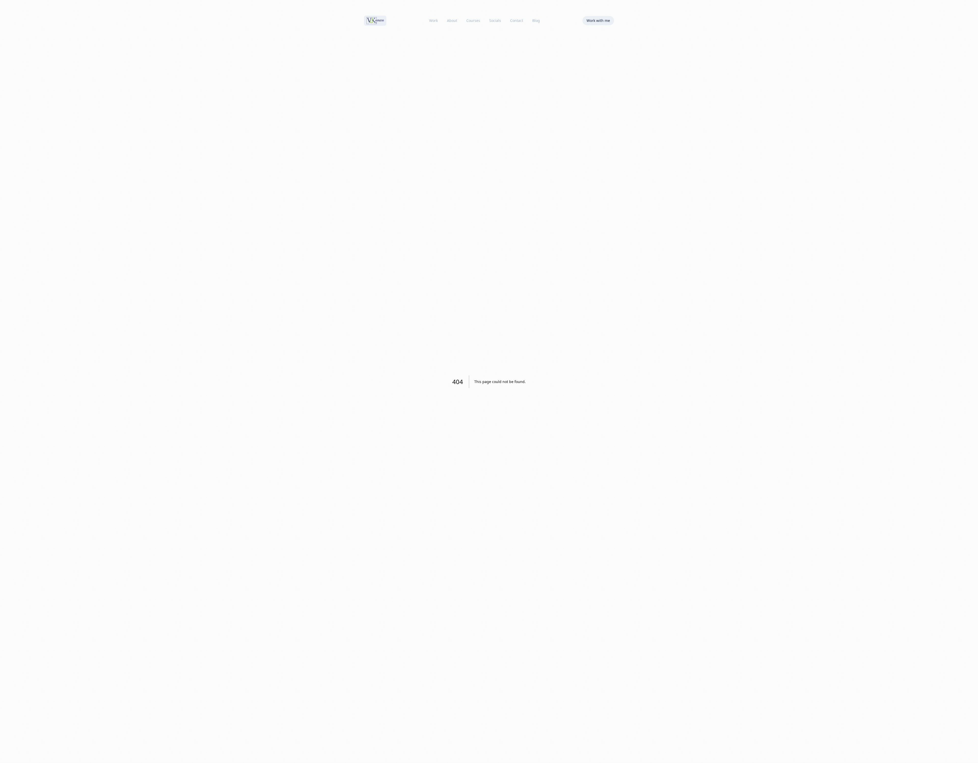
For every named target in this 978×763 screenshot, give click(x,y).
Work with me (598, 20)
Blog (536, 20)
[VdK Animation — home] (375, 21)
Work (433, 20)
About (452, 20)
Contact (516, 20)
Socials (495, 20)
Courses (473, 20)
